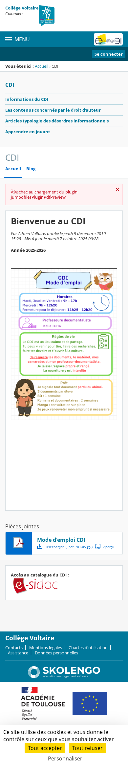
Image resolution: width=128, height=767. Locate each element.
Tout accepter (45, 748)
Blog (30, 169)
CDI (9, 84)
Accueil (41, 66)
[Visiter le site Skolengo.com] (64, 677)
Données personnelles (56, 652)
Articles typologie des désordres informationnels (57, 121)
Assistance (18, 652)
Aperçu (104, 546)
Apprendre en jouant (27, 132)
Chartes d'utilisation (88, 647)
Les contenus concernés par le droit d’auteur (53, 110)
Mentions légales (45, 647)
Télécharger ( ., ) (69, 546)
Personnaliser (65, 758)
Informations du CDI (26, 99)
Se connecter (109, 54)
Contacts (14, 647)
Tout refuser (87, 748)
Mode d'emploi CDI (61, 539)
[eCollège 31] (108, 39)
